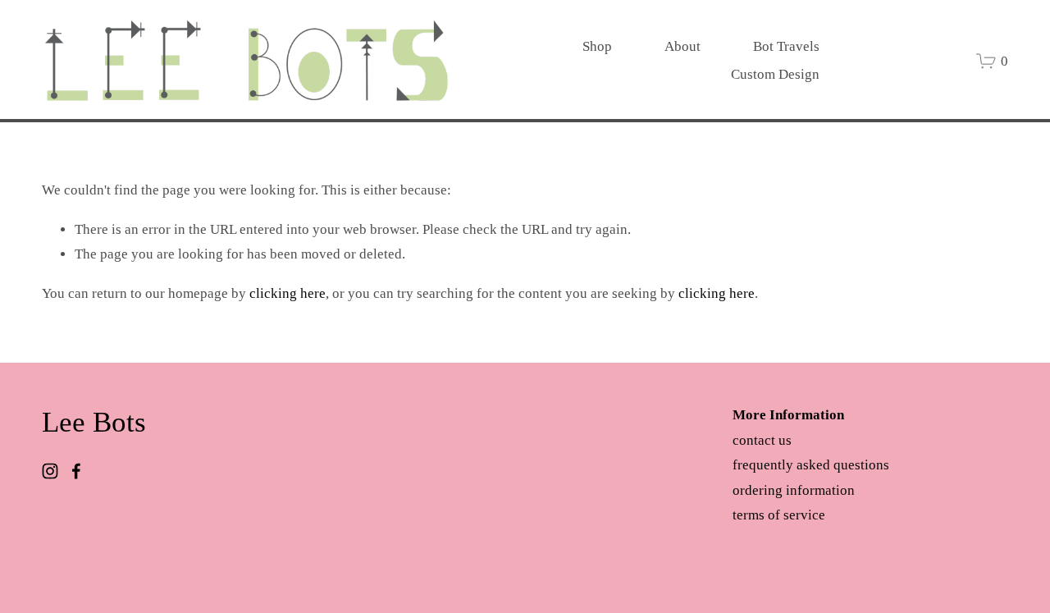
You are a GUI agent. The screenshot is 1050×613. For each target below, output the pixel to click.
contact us (762, 440)
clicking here (287, 293)
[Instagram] (50, 471)
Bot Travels (786, 46)
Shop (597, 46)
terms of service (779, 515)
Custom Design (775, 74)
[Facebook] (76, 471)
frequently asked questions (811, 465)
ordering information (794, 490)
